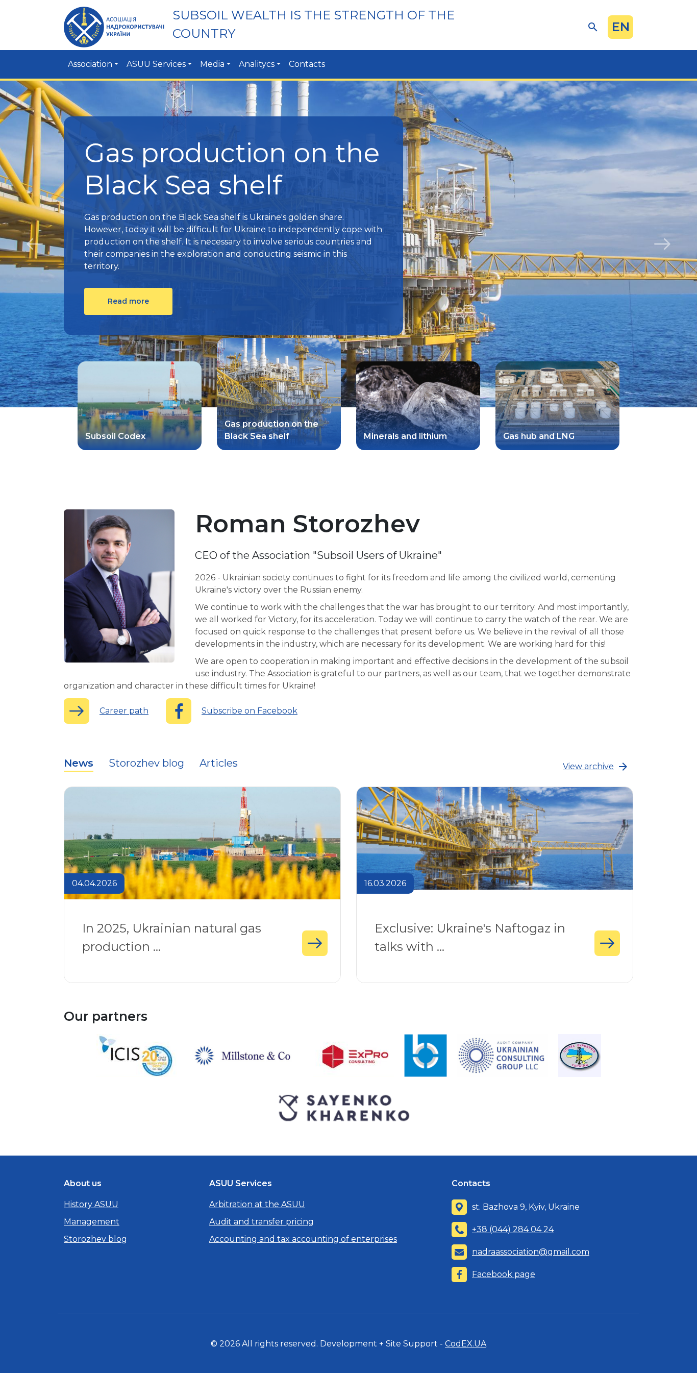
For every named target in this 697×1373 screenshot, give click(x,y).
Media (212, 64)
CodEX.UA (465, 1344)
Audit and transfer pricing (261, 1222)
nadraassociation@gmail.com (530, 1252)
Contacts (307, 64)
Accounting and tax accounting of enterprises (303, 1239)
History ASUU (91, 1204)
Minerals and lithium (405, 436)
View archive (588, 766)
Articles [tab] (219, 763)
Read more (128, 301)
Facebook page (503, 1274)
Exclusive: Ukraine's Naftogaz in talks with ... (464, 929)
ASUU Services (156, 64)
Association (90, 64)
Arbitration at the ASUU (257, 1204)
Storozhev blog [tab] (146, 763)
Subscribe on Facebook (249, 711)
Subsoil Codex (115, 436)
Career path (123, 711)
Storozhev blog (95, 1239)
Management (91, 1222)
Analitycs (257, 64)
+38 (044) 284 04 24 (513, 1229)
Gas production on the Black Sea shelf (271, 430)
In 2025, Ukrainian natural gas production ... (166, 929)
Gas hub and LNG (539, 436)
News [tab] (78, 763)
